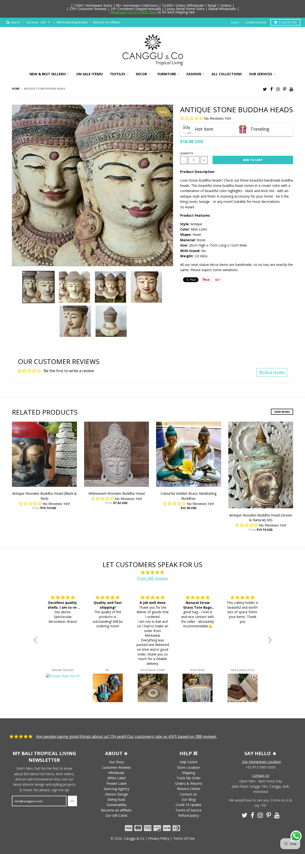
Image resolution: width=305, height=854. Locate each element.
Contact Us (188, 794)
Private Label (117, 783)
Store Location (188, 767)
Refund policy (188, 815)
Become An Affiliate (106, 22)
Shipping (188, 772)
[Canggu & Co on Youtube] (291, 89)
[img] (152, 572)
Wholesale (116, 772)
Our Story (116, 762)
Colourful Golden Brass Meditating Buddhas (189, 496)
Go (72, 801)
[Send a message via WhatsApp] (296, 836)
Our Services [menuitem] (260, 74)
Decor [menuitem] (141, 74)
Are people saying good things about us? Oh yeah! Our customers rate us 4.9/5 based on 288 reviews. (126, 736)
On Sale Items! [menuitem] (89, 74)
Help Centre (188, 762)
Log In (235, 22)
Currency (32, 22)
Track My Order (189, 778)
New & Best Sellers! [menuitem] (48, 74)
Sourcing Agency (116, 788)
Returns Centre (188, 788)
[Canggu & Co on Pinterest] (284, 89)
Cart (287, 22)
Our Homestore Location (261, 761)
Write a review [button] (272, 372)
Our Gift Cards (116, 815)
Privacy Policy (158, 838)
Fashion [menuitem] (194, 74)
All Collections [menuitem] (227, 74)
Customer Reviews (116, 767)
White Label (116, 778)
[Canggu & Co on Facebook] (271, 89)
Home (16, 88)
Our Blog (188, 799)
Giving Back (116, 799)
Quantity (186, 153)
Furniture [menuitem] (167, 74)
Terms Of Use (184, 838)
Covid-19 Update (188, 804)
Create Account (255, 22)
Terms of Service (188, 810)
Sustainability (117, 804)
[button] (192, 118)
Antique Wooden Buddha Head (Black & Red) (44, 496)
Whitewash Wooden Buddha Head (116, 493)
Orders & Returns (188, 783)
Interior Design (116, 794)
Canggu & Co (134, 838)
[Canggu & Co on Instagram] (278, 89)
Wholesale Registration (72, 22)
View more (282, 412)
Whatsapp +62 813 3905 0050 (133, 12)
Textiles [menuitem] (117, 74)
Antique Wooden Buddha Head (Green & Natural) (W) (260, 517)
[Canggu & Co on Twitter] (265, 89)
